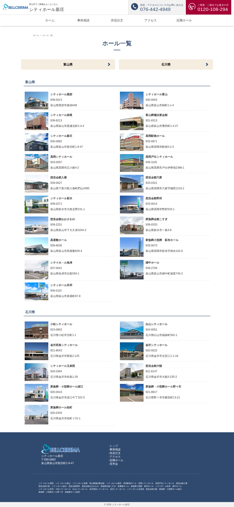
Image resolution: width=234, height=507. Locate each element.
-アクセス (115, 456)
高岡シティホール (145, 483)
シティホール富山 (63, 483)
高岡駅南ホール (130, 483)
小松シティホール (63, 489)
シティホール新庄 (113, 483)
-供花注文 (115, 453)
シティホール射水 (59, 486)
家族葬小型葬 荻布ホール (142, 486)
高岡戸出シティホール (164, 483)
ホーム (36, 35)
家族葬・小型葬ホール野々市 (51, 492)
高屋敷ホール (123, 486)
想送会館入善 (181, 483)
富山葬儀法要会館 (96, 483)
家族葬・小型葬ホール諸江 (170, 489)
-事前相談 (115, 449)
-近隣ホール (116, 460)
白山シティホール (80, 489)
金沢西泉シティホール (98, 489)
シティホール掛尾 (80, 483)
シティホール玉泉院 (135, 489)
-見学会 (113, 463)
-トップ (113, 445)
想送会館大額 (151, 489)
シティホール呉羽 (46, 489)
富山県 (68, 64)
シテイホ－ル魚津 (162, 486)
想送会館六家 (44, 486)
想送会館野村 (74, 486)
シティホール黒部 (46, 483)
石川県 (166, 64)
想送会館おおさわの (90, 486)
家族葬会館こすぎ (108, 486)
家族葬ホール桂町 (72, 492)
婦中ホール (177, 486)
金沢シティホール (117, 489)
